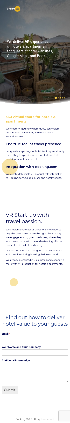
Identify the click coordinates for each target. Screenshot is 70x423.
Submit (9, 390)
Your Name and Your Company (21, 347)
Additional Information (16, 360)
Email (6, 333)
